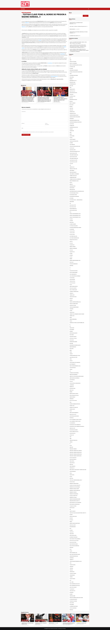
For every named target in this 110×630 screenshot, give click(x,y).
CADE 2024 (71, 108)
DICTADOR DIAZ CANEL (73, 194)
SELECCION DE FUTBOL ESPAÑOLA (75, 538)
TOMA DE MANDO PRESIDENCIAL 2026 (61, 93)
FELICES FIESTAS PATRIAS (73, 270)
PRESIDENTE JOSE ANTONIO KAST (75, 490)
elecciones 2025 (72, 232)
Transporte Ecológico (73, 573)
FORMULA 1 (71, 293)
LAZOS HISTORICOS (73, 367)
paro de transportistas (73, 457)
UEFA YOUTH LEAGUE (73, 587)
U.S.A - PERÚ (39, 95)
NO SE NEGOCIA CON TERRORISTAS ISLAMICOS (77, 426)
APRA (70, 87)
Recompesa (71, 519)
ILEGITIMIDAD (72, 329)
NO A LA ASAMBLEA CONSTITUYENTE (75, 419)
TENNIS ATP (71, 559)
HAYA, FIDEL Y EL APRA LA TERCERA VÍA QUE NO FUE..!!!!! (78, 26)
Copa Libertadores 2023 (73, 153)
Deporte (71, 182)
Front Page (23, 8)
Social (25, 12)
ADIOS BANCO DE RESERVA (74, 70)
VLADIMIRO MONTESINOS (74, 606)
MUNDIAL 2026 (72, 405)
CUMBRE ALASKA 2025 (73, 175)
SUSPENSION (72, 557)
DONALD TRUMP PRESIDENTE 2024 (75, 213)
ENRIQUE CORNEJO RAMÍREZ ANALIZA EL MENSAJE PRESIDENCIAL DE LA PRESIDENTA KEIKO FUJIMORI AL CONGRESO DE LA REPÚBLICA (79, 50)
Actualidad (23, 12)
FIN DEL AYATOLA (72, 281)
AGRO (48, 90)
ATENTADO (71, 94)
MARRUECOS (72, 386)
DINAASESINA (72, 201)
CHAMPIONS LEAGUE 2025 (74, 127)
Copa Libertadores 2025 (73, 156)
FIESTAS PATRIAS (72, 279)
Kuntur (40, 40)
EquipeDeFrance (72, 251)
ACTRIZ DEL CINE (72, 66)
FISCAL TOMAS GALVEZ (73, 289)
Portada (64, 92)
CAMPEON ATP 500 (73, 113)
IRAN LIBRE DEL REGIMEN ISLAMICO (75, 345)
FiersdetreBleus (72, 277)
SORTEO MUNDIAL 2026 (73, 552)
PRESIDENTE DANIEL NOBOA (74, 483)
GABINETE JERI (72, 315)
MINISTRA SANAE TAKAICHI (74, 393)
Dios (70, 203)
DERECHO (71, 184)
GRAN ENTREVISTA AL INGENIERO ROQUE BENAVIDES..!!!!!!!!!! (76, 23)
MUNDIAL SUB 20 (72, 409)
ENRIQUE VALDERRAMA (73, 248)
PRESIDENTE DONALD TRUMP (74, 488)
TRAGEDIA (71, 568)
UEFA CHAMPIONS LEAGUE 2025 (75, 583)
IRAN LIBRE (71, 343)
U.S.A (70, 580)
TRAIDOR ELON (72, 571)
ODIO (70, 436)
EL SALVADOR (72, 229)
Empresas (71, 241)
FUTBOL (71, 310)
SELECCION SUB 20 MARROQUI (74, 545)
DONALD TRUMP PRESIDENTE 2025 (75, 215)
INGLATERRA (72, 334)
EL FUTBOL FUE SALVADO (74, 225)
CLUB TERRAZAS (72, 144)
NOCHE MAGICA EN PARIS (74, 429)
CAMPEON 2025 (72, 111)
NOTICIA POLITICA (31, 94)
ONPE (70, 438)
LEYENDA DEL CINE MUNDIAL (74, 372)
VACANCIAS (71, 592)
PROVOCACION (72, 507)
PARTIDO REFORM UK (73, 459)
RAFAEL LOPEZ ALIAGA (73, 516)
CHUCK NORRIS (72, 135)
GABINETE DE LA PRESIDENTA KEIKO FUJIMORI (27, 91)
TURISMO (55, 94)
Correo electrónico (47, 124)
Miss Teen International (73, 400)
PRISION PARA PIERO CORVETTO (75, 500)
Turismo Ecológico (59, 94)
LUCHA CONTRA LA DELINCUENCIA (25, 93)
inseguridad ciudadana (73, 336)
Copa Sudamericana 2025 (73, 161)
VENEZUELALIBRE (72, 595)
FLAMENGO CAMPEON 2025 (74, 291)
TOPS (28, 95)
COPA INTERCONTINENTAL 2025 (75, 151)
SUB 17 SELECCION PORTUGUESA (75, 554)
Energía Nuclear (72, 244)
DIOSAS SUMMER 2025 (73, 208)
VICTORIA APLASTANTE (73, 599)
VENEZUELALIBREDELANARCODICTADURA (76, 597)
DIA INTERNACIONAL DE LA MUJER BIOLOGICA (77, 191)
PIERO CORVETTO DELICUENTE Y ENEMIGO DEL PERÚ (78, 469)
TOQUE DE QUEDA (72, 564)
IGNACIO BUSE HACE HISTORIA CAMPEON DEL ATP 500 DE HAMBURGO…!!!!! (79, 32)
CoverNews (59, 628)
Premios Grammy (72, 481)
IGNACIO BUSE (72, 327)
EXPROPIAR (71, 265)
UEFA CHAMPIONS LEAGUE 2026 (75, 585)
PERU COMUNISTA (72, 466)
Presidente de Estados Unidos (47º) (75, 485)
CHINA (71, 134)
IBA (70, 326)
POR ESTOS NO (72, 474)
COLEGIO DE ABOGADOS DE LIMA (75, 146)
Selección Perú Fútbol (73, 542)
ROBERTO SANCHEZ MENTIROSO (75, 523)
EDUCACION (71, 222)
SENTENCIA (71, 547)
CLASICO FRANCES (72, 139)
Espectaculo (71, 262)
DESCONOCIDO (72, 187)
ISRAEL (71, 350)
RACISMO (71, 514)
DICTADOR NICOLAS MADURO (74, 196)
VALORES (71, 594)
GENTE (47, 91)
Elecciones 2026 (72, 234)
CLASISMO (71, 142)
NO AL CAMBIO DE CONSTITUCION (75, 421)
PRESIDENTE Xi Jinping (73, 497)
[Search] (88, 9)
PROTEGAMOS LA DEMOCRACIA (75, 504)
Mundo (71, 410)
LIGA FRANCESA (72, 379)
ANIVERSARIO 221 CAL (73, 80)
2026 (22, 90)
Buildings (71, 106)
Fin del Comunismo (72, 282)
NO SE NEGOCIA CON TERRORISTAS (75, 424)
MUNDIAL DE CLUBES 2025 (74, 407)
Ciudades (71, 137)
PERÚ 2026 (43, 94)
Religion (71, 521)
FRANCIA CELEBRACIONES (74, 303)
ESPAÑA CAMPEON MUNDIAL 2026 (75, 260)
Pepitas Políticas (72, 462)
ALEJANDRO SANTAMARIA (74, 75)
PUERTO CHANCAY (72, 511)
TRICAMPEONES (72, 575)
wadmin (23, 102)
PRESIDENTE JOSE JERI (73, 492)
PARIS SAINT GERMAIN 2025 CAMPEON (76, 450)
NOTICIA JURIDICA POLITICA (25, 94)
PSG (70, 509)
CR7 (70, 165)
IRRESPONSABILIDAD (73, 346)
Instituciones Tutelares (73, 338)
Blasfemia (71, 101)
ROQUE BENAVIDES (73, 526)
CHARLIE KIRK (72, 130)
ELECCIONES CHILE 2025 (73, 236)
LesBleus (71, 369)
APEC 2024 (71, 85)
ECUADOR (71, 220)
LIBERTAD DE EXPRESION (73, 374)
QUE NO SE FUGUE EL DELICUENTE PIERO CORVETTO (78, 512)
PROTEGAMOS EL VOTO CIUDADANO (75, 502)
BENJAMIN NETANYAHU (73, 99)
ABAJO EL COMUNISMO (73, 63)
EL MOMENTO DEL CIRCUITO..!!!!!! (75, 35)
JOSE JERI (71, 353)
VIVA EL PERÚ (42, 95)
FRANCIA (71, 300)
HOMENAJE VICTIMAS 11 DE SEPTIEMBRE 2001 (77, 322)
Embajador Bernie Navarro (73, 239)
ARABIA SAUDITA (72, 89)
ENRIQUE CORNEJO (72, 246)
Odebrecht (27, 22)
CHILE (70, 132)
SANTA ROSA (72, 533)
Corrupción (71, 163)
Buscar (70, 12)
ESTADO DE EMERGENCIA (74, 263)
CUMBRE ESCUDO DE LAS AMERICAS (75, 179)
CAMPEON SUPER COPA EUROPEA (75, 116)
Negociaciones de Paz (73, 414)
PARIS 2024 (71, 447)
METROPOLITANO (72, 388)
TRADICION (71, 566)
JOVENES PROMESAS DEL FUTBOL (75, 355)
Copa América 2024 (72, 149)
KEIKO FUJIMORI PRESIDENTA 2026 (25, 92)
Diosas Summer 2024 (73, 206)
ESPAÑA (71, 258)
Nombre (23, 123)
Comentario (24, 111)
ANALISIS (71, 78)
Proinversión (33, 34)
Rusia (70, 528)
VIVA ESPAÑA (72, 604)
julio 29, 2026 (26, 102)
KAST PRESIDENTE (72, 364)
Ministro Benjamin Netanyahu (74, 395)
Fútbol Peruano (72, 312)
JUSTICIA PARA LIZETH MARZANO (75, 362)
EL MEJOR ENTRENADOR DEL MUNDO (75, 227)
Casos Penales (72, 123)
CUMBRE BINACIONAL (73, 177)
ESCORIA (71, 253)
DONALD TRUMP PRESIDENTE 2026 (75, 217)
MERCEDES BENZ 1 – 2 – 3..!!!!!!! (74, 29)
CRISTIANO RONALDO (73, 172)
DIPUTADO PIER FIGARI (73, 210)
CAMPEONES (72, 118)
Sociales (48, 94)
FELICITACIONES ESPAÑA (73, 272)
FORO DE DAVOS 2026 (73, 296)
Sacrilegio (71, 530)
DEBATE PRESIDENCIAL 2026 (74, 180)
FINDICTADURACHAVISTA (74, 286)
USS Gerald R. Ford (72, 590)
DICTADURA (71, 198)
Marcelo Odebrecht (54, 76)
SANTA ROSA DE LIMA (73, 535)
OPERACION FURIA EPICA (73, 440)
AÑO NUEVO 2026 (40, 91)
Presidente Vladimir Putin (73, 495)
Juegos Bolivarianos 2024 (73, 357)
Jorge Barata (62, 53)
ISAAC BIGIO (71, 348)
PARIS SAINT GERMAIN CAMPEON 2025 (76, 452)
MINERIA (71, 391)
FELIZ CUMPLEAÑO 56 (73, 274)
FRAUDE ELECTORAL (73, 305)
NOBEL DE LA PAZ (72, 428)
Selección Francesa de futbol (74, 540)
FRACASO (71, 298)
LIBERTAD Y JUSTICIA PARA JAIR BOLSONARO (77, 376)
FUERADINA (71, 308)
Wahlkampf (71, 609)
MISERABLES (71, 398)
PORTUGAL (71, 478)
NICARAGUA (71, 417)
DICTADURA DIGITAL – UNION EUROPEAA (76, 199)
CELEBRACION (72, 125)
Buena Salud (71, 104)
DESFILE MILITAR (44, 91)
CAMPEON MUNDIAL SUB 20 (74, 115)
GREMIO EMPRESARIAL (73, 319)
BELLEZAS (71, 97)
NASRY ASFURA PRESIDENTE (74, 412)
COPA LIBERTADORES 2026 (74, 158)
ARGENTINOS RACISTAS (73, 92)
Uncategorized (29, 12)
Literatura (71, 381)
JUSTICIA (71, 360)
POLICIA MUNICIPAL (73, 471)
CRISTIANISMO (72, 170)
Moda (70, 402)
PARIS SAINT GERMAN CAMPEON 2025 (75, 455)
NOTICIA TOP (23, 95)
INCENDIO (71, 331)
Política (26, 95)
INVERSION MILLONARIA (73, 341)
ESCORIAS (71, 255)
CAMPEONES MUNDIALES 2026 (74, 120)
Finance (71, 284)
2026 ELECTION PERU (26, 90)
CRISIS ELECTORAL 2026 (73, 168)
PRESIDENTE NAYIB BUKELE (74, 493)
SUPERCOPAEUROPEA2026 (74, 556)
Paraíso (71, 445)
